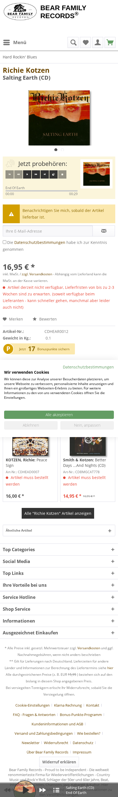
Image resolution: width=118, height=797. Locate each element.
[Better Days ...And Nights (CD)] (87, 439)
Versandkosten (88, 648)
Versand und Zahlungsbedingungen (44, 733)
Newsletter (31, 742)
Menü (19, 42)
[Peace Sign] (30, 439)
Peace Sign (26, 462)
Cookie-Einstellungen (32, 705)
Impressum (82, 752)
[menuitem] (14, 42)
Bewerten (47, 319)
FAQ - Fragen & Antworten (34, 714)
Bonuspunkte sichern (53, 349)
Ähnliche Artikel (19, 530)
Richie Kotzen (26, 70)
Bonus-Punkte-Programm (81, 714)
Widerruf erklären (59, 761)
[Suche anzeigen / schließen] (73, 42)
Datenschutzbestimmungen (39, 242)
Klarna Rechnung (68, 705)
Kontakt (92, 705)
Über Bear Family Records (47, 752)
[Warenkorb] (110, 42)
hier (110, 668)
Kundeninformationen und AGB (57, 723)
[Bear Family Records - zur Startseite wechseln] (20, 11)
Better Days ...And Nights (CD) (84, 462)
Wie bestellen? (88, 733)
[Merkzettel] (85, 42)
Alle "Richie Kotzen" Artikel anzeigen (57, 513)
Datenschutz (83, 742)
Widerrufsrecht (56, 742)
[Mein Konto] (97, 42)
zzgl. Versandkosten (37, 274)
